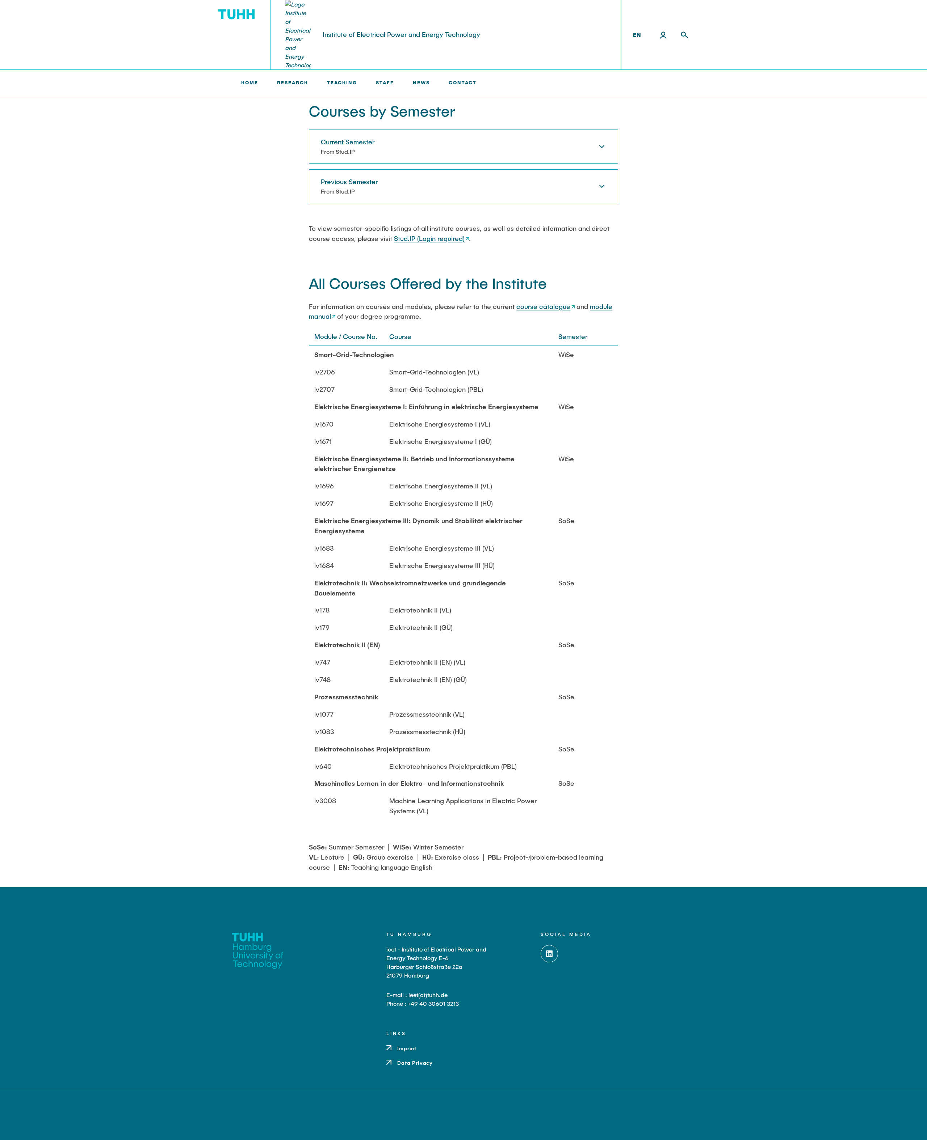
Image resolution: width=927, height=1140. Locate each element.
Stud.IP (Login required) (429, 238)
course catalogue (543, 306)
